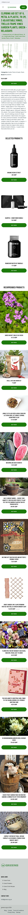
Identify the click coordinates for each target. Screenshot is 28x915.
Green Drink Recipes (9, 886)
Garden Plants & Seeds (14, 72)
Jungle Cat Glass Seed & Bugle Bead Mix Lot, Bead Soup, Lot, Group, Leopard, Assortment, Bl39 (14, 415)
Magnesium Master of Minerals (14, 263)
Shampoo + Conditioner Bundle (14, 218)
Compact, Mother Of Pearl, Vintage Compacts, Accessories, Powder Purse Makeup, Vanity (14, 838)
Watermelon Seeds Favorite (14, 463)
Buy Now (14, 83)
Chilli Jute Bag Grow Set (14, 381)
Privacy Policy (11, 912)
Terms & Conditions (18, 910)
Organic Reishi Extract (14, 172)
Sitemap (18, 912)
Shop (23, 7)
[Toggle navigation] (3, 7)
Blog (5, 889)
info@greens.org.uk (6, 2)
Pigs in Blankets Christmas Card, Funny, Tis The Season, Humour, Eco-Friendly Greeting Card (14, 700)
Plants (22, 72)
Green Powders (8, 883)
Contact (10, 910)
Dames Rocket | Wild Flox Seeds (14, 335)
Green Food (7, 880)
